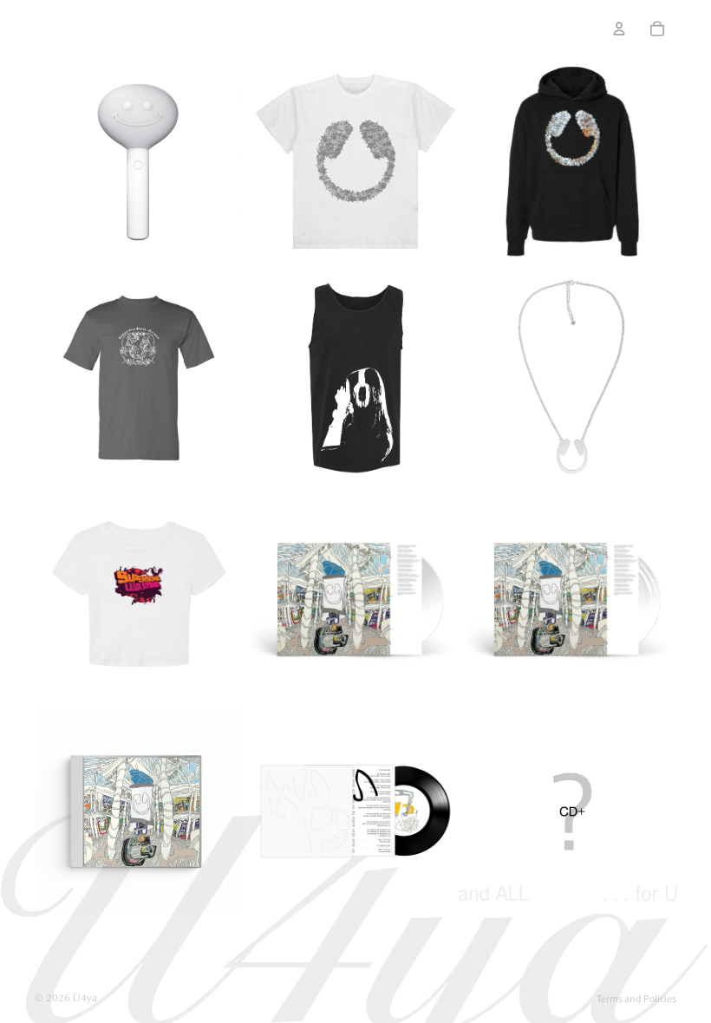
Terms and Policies (636, 998)
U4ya (85, 997)
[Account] (619, 29)
